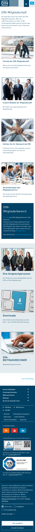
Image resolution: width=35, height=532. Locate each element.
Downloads (9, 315)
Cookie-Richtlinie (19, 417)
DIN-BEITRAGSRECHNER (15, 359)
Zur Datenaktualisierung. (23, 234)
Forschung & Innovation (10, 392)
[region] (17, 500)
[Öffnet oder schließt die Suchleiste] (26, 3)
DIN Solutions (20, 407)
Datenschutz (7, 417)
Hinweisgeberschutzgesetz (21, 414)
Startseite (7, 414)
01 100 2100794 (12, 454)
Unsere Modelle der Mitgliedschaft (17, 102)
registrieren (21, 231)
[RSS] (6, 430)
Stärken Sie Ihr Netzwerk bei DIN (17, 144)
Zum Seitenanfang (28, 379)
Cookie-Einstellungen (10, 419)
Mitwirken (6, 398)
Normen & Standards (9, 389)
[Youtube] (14, 430)
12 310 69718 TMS (13, 475)
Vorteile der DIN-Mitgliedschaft (16, 61)
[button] (9, 514)
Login (7, 217)
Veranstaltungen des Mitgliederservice (11, 188)
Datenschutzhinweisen (9, 499)
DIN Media (8, 407)
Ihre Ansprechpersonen (16, 273)
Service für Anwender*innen (11, 401)
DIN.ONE (7, 410)
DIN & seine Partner (9, 395)
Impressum (23, 419)
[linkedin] (23, 430)
